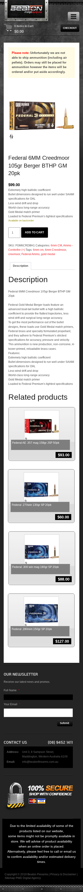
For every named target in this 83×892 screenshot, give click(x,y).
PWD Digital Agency (28, 878)
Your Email (12, 704)
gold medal (48, 254)
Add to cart (34, 232)
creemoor (14, 254)
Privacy (54, 874)
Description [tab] (20, 265)
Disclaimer (69, 874)
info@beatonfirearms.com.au (40, 761)
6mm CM (56, 245)
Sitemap (10, 878)
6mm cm (38, 249)
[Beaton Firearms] (27, 11)
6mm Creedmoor (55, 249)
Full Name (12, 690)
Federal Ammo (30, 254)
